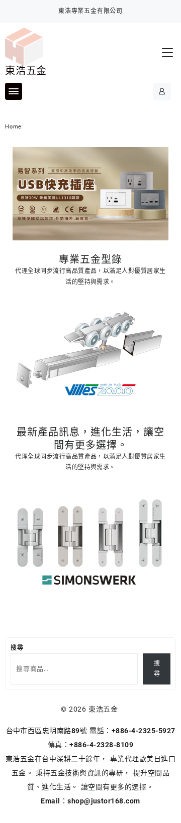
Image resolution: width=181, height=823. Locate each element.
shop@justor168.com (103, 801)
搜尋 (17, 647)
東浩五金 (26, 71)
